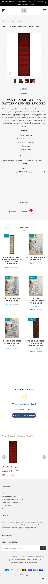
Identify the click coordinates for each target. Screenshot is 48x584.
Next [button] (42, 54)
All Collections (9, 496)
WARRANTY (37, 560)
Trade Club (6, 505)
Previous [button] (6, 54)
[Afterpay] (21, 575)
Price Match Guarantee (12, 502)
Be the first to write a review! (24, 415)
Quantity (24, 179)
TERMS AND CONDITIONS (28, 563)
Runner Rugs (16, 21)
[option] (24, 55)
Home (4, 21)
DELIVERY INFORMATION (21, 560)
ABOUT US (40, 557)
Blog (4, 508)
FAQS (9, 560)
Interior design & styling (12, 499)
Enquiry (24, 202)
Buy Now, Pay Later (26, 4)
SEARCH (31, 557)
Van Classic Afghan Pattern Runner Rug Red (12, 467)
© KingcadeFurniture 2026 (15, 557)
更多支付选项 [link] (24, 194)
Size (24, 168)
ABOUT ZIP (14, 563)
